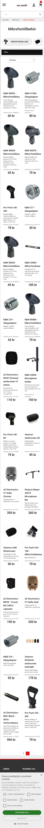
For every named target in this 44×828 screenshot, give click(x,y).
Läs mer (17, 790)
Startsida (5, 20)
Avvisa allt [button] (22, 818)
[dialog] (22, 800)
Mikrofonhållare (19, 41)
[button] (22, 823)
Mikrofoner (16, 20)
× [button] (41, 775)
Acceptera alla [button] (22, 812)
